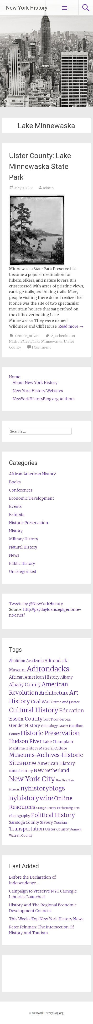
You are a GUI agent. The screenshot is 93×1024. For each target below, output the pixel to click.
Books (15, 482)
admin (48, 188)
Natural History (23, 547)
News (14, 555)
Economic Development (31, 498)
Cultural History (33, 710)
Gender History (24, 725)
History (16, 530)
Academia (35, 660)
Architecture (53, 693)
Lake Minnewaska (47, 341)
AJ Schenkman (63, 336)
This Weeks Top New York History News (46, 918)
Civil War (40, 701)
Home (14, 376)
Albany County (25, 684)
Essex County (25, 718)
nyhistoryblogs (43, 788)
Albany (66, 677)
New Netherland (51, 770)
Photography (19, 816)
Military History (23, 539)
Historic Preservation (28, 522)
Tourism (60, 823)
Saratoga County (24, 822)
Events (15, 506)
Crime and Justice (65, 702)
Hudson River (20, 341)
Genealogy (49, 726)
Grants (63, 726)
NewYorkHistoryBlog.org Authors (44, 398)
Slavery (46, 822)
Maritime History (23, 748)
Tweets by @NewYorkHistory (36, 603)
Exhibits (16, 514)
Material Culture (53, 748)
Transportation (26, 829)
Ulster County (57, 829)
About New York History (35, 382)
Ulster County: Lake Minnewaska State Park (40, 166)
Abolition (17, 660)
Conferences (21, 490)
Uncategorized (27, 336)
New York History (26, 8)
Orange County (46, 808)
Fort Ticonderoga (57, 719)
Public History (22, 563)
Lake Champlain (58, 741)
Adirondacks (48, 668)
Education (71, 710)
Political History (53, 815)
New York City (32, 779)
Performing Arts (68, 808)
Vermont (76, 829)
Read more (70, 326)
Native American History (49, 763)
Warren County (21, 836)
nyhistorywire (31, 798)
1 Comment (41, 347)
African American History (32, 473)
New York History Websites (38, 390)
